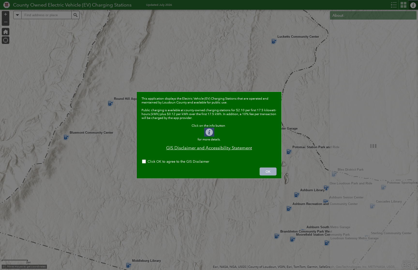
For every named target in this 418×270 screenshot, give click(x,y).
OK (268, 172)
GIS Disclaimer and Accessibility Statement (209, 148)
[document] (209, 125)
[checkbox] (209, 162)
